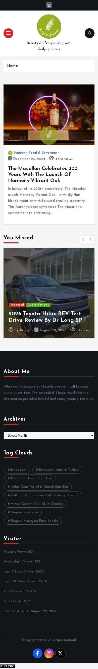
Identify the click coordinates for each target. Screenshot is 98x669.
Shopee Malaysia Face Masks (34, 521)
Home (12, 66)
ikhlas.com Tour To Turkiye (31, 478)
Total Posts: (14, 601)
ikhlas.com (18, 470)
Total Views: (14, 591)
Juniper (19, 153)
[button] (83, 239)
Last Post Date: (17, 611)
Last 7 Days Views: (19, 572)
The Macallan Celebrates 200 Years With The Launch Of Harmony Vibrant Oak (43, 174)
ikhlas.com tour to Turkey (58, 470)
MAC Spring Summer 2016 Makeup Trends (44, 495)
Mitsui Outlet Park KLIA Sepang (36, 504)
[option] (49, 293)
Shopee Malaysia (24, 512)
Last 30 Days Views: (21, 581)
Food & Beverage (43, 153)
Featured (17, 305)
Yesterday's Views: (19, 561)
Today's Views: (16, 552)
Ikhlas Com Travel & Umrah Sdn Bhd (39, 487)
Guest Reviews (38, 305)
